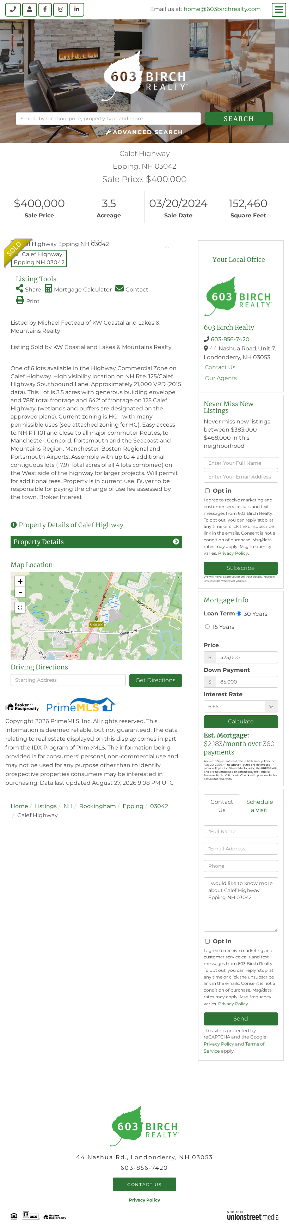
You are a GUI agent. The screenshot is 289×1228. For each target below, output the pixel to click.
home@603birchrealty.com (222, 9)
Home (19, 806)
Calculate (241, 721)
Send (240, 1018)
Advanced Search (148, 132)
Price (211, 645)
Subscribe (241, 568)
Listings (46, 806)
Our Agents (221, 378)
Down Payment (227, 670)
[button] (239, 118)
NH (68, 806)
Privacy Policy (233, 553)
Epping (133, 806)
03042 (159, 806)
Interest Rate (223, 694)
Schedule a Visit (259, 806)
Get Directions (156, 680)
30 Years (255, 613)
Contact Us (220, 367)
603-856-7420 (230, 339)
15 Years (222, 626)
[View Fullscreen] (20, 607)
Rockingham (97, 806)
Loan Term (219, 613)
